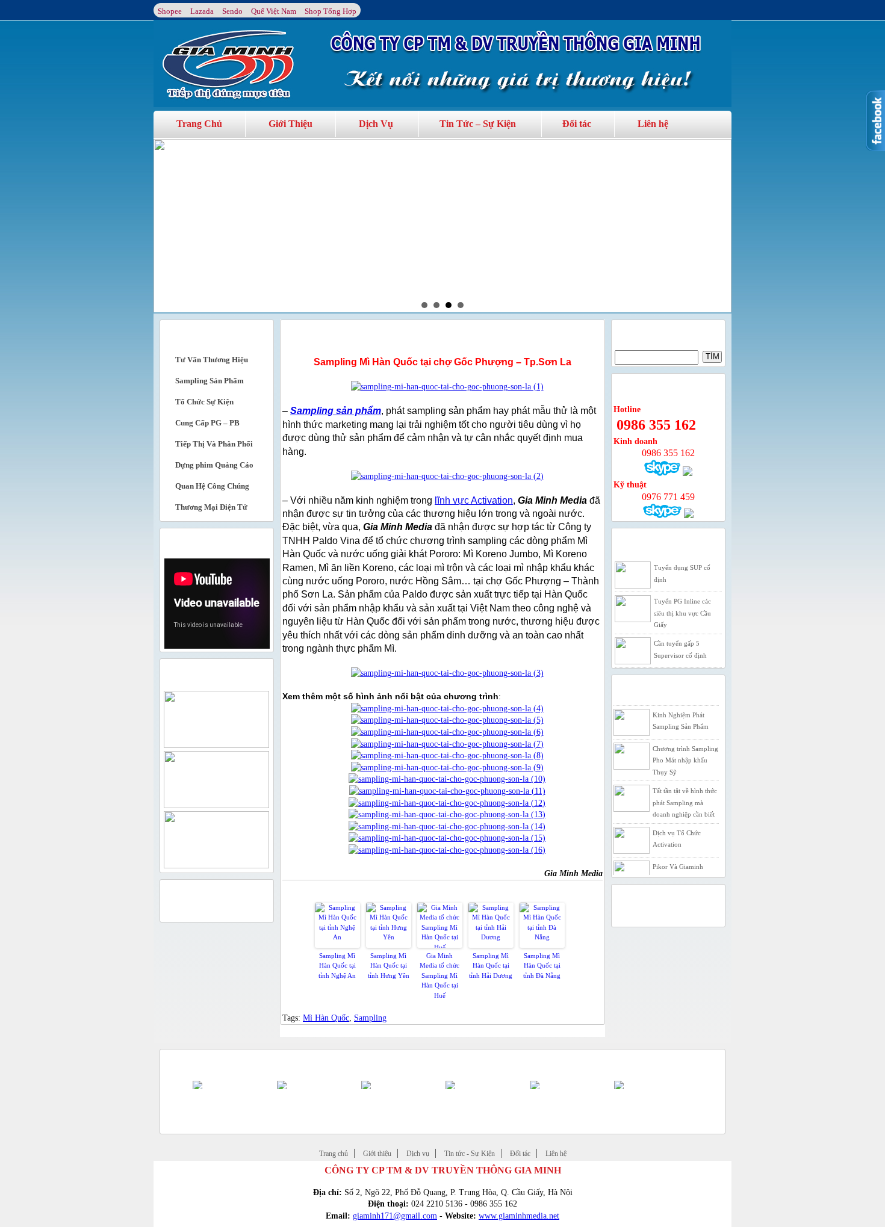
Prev (169, 225)
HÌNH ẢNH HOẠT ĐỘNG (207, 672)
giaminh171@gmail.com (395, 1215)
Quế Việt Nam (273, 11)
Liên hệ (653, 124)
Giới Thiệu (290, 124)
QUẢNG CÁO (187, 893)
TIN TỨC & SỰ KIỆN (653, 688)
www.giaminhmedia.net (519, 1215)
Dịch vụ (417, 1153)
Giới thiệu (377, 1153)
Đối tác (576, 124)
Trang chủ (333, 1153)
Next (715, 225)
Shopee (170, 11)
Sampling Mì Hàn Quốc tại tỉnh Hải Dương (490, 965)
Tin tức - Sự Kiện (469, 1153)
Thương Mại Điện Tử (211, 507)
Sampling (370, 1017)
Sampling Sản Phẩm (209, 380)
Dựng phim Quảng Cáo (214, 464)
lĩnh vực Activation (474, 500)
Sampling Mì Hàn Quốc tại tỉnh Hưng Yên (388, 965)
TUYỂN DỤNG (641, 541)
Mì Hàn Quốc (326, 1017)
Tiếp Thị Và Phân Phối (214, 443)
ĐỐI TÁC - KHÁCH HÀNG (210, 1063)
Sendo (232, 11)
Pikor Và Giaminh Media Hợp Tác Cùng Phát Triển (683, 869)
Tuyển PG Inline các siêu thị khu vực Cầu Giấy (682, 613)
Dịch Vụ (376, 124)
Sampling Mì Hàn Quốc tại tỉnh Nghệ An (337, 965)
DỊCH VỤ (180, 333)
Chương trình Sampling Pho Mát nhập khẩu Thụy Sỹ (685, 751)
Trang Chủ (199, 124)
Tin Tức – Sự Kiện (477, 124)
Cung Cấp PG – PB (207, 422)
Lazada (202, 11)
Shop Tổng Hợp (330, 11)
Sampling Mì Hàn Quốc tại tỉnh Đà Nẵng (541, 965)
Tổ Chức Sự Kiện (204, 401)
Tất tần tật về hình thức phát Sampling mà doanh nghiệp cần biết (685, 793)
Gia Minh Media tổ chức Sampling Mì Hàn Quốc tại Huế (439, 975)
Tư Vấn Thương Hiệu (211, 359)
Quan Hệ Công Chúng (212, 485)
